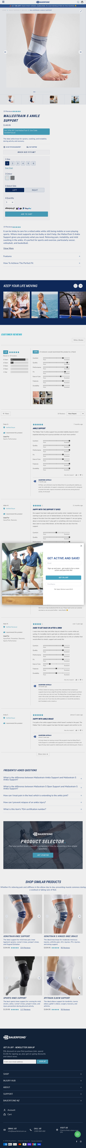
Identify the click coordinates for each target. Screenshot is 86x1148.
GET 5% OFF (63, 578)
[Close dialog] (81, 546)
